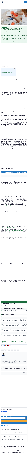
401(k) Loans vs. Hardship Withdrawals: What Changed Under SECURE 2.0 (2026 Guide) (12, 439)
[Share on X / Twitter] (7, 345)
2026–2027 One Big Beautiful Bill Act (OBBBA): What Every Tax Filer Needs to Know (12, 432)
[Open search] (20, 1)
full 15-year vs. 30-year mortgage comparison (12, 205)
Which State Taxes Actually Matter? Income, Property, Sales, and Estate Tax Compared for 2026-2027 (13, 448)
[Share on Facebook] (4, 345)
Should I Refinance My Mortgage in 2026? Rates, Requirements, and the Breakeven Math (22, 342)
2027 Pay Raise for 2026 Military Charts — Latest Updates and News (10, 429)
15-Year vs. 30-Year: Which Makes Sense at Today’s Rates (6, 72)
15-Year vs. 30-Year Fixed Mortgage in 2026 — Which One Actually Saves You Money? (13, 342)
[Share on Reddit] (5, 345)
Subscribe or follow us (4, 111)
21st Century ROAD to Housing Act (20, 152)
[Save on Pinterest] (8, 345)
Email (1, 405)
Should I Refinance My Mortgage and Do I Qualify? (8, 227)
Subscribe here (11, 299)
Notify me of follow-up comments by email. (6, 409)
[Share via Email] (10, 345)
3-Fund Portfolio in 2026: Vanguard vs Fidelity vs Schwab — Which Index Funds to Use (16, 373)
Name (1, 401)
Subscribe (26, 1)
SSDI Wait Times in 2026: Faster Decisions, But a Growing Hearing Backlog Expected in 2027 (12, 452)
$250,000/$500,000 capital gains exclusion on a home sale (15, 230)
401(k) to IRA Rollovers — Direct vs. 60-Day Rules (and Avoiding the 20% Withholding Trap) (13, 436)
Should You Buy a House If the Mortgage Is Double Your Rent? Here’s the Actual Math (4, 342)
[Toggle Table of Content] (15, 68)
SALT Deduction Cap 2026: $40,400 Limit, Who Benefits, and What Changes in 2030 (12, 433)
